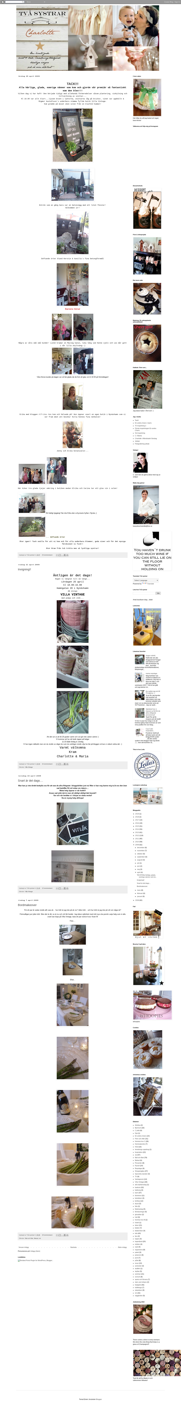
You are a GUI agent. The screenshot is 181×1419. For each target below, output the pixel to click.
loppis (137, 1239)
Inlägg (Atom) (35, 1251)
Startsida (73, 1247)
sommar (138, 1274)
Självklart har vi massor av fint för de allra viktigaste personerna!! (153, 712)
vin (40, 1238)
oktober (140, 854)
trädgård (138, 1285)
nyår (136, 1247)
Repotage (138, 1168)
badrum (137, 1187)
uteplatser (138, 1290)
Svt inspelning (140, 433)
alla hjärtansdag (141, 1185)
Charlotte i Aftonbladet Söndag (146, 438)
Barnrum (138, 1128)
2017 (137, 820)
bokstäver (138, 1198)
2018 (137, 817)
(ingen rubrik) (150, 656)
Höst (136, 1147)
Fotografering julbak (142, 444)
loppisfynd (138, 1241)
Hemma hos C (140, 1141)
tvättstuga (138, 1287)
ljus (136, 1236)
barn (136, 1193)
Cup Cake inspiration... (150, 730)
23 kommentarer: (47, 555)
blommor (138, 1195)
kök (136, 1233)
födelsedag (139, 1209)
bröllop (137, 1201)
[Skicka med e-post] (57, 555)
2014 (137, 829)
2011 (137, 839)
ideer (137, 1225)
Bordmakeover (27, 905)
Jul (136, 1155)
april (139, 872)
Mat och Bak (29, 1238)
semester (138, 1266)
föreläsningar (139, 1212)
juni (138, 866)
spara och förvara (141, 1279)
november (141, 851)
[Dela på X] (62, 555)
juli (138, 863)
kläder (137, 1228)
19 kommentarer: (47, 1235)
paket (137, 1252)
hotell (137, 1223)
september (141, 857)
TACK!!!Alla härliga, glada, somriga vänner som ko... (147, 876)
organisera (139, 1250)
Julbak (137, 441)
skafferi (137, 1269)
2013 (137, 832)
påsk (136, 1260)
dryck (137, 1204)
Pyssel (137, 1166)
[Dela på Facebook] (64, 555)
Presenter (138, 1163)
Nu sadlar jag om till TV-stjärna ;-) (153, 692)
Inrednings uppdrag (142, 1149)
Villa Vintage (29, 767)
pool (136, 1258)
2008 (137, 900)
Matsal (36, 1238)
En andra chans (140, 1136)
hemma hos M (140, 1220)
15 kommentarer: (47, 764)
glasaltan (138, 1214)
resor (137, 1263)
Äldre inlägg (122, 1247)
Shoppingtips (139, 1171)
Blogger (99, 1399)
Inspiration (138, 1152)
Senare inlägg (24, 1247)
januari (140, 896)
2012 (137, 835)
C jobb (137, 1130)
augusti (140, 860)
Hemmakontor (140, 1144)
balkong (138, 1190)
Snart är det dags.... (30, 780)
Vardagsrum (139, 1179)
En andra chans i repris (143, 423)
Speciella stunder (141, 1174)
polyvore (138, 1255)
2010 (137, 842)
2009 (137, 845)
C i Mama (138, 436)
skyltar (137, 1271)
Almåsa (137, 1125)
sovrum (137, 1277)
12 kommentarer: (47, 888)
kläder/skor (139, 1231)
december (141, 848)
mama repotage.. (152, 673)
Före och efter (140, 1139)
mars (139, 890)
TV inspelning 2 (140, 426)
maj (138, 869)
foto (136, 1206)
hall (136, 1217)
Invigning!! (24, 569)
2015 (137, 826)
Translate (150, 584)
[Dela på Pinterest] (67, 555)
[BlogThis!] (59, 555)
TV (136, 1176)
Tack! (137, 420)
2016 (137, 823)
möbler (137, 1244)
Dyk (136, 1133)
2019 (137, 814)
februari (140, 893)
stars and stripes (141, 1282)
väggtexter (138, 1296)
